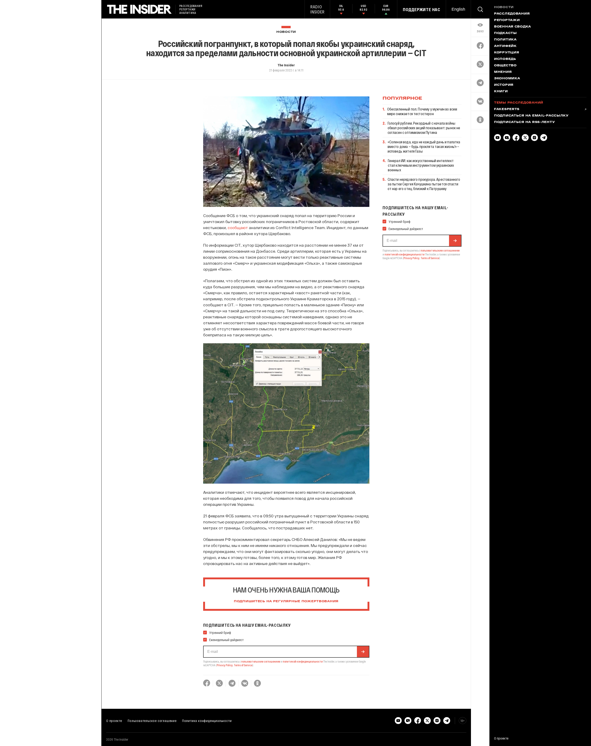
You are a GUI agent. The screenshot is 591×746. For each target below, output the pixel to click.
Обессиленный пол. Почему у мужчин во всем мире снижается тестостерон (422, 111)
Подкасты (505, 33)
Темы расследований (518, 102)
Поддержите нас (421, 9)
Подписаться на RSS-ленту (524, 122)
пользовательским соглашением (260, 661)
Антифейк (505, 46)
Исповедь (505, 59)
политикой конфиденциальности (303, 661)
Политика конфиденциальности (207, 720)
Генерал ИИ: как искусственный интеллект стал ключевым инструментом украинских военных (421, 165)
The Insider (286, 65)
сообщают (238, 227)
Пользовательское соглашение (152, 720)
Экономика (507, 78)
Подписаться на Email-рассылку (531, 115)
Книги (501, 91)
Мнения (503, 72)
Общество (505, 65)
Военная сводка (512, 26)
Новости (286, 32)
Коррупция (506, 52)
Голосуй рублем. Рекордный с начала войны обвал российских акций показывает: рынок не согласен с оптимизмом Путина (424, 128)
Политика (505, 39)
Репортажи (507, 20)
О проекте (114, 720)
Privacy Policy (225, 665)
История (503, 85)
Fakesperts (506, 109)
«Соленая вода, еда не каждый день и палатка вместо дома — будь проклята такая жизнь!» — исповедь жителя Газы (424, 146)
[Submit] (363, 651)
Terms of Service (243, 665)
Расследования (512, 13)
